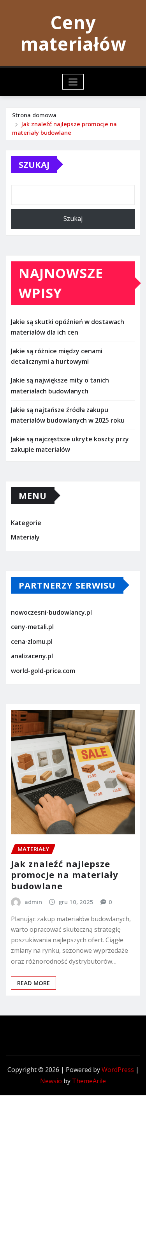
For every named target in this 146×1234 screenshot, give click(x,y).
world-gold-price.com (43, 670)
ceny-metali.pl (32, 626)
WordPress (118, 1069)
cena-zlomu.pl (32, 641)
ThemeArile (89, 1081)
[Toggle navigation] (73, 82)
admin (33, 902)
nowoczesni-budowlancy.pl (51, 612)
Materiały (25, 537)
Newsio (51, 1081)
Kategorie (26, 522)
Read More (33, 983)
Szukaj (34, 164)
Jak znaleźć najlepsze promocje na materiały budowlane (64, 875)
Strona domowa (34, 115)
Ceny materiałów (73, 33)
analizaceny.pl (32, 656)
